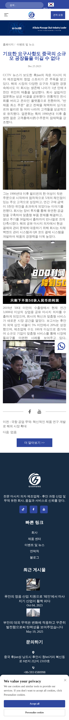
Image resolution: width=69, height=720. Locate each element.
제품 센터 (34, 538)
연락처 (34, 551)
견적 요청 (58, 15)
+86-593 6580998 (34, 672)
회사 (34, 532)
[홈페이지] (31, 14)
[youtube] (39, 412)
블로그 (34, 557)
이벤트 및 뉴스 (25, 44)
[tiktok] (23, 509)
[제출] (39, 11)
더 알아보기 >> (34, 442)
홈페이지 (8, 44)
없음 (14, 432)
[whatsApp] (61, 346)
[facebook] (29, 412)
